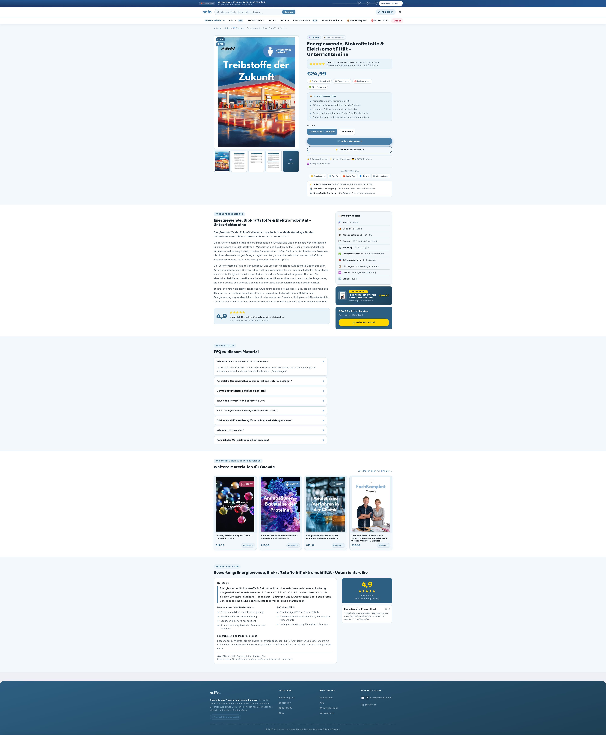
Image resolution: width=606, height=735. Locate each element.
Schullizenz (347, 131)
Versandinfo (327, 713)
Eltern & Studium (331, 20)
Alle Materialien (213, 20)
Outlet (397, 20)
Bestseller (285, 703)
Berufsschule (300, 20)
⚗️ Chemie (238, 28)
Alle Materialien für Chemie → (375, 471)
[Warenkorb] (400, 12)
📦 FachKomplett (357, 20)
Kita (231, 20)
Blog (281, 713)
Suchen (289, 12)
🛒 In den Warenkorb (349, 141)
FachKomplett (287, 697)
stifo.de (218, 28)
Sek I (271, 20)
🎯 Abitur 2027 (380, 20)
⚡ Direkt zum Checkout (349, 149)
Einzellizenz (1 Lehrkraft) (322, 131)
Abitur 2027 (285, 708)
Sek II (283, 20)
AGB (322, 703)
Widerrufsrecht (329, 708)
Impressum (326, 697)
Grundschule (254, 20)
